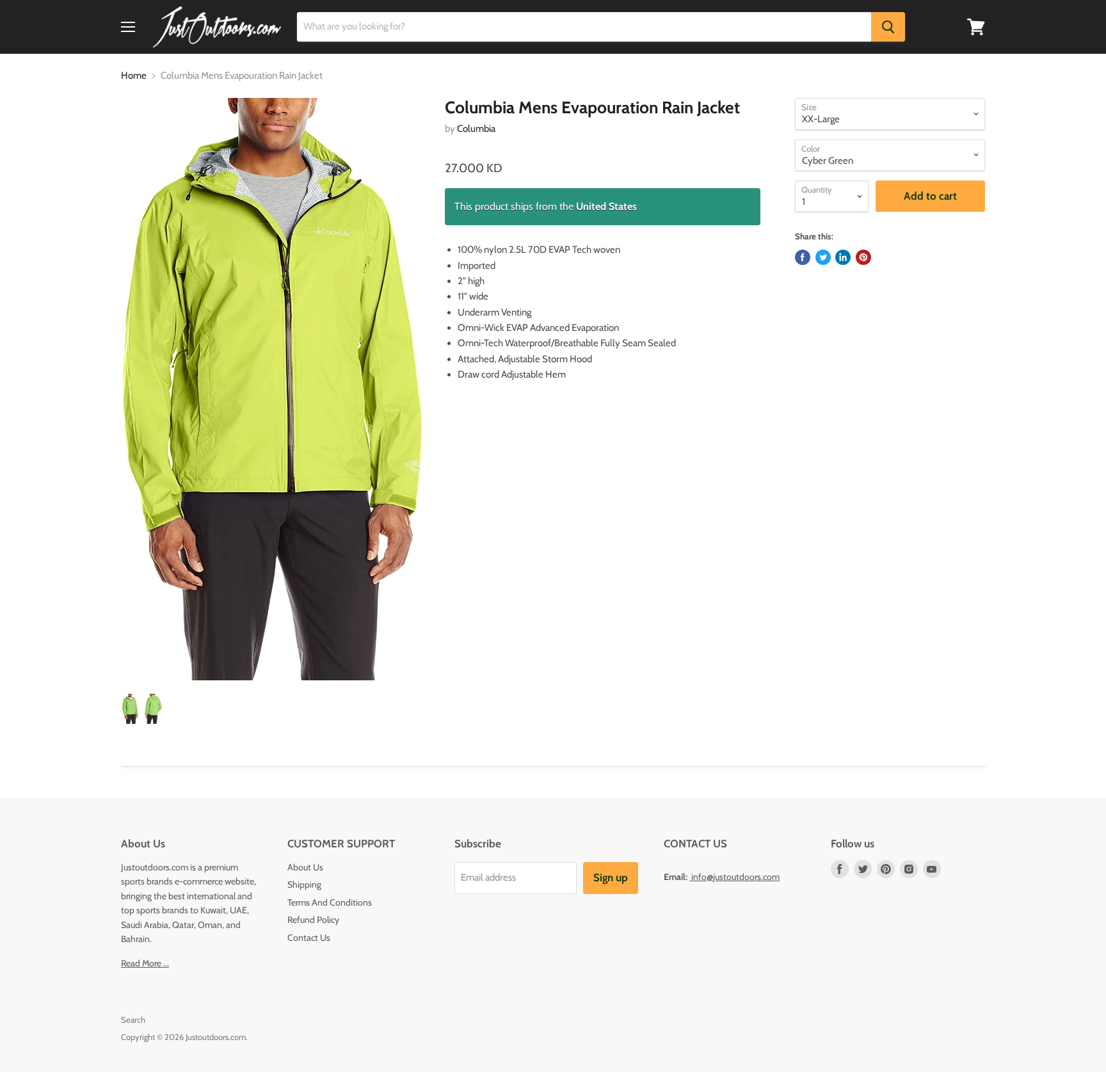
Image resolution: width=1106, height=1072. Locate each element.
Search (133, 1019)
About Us (305, 867)
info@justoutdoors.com (735, 877)
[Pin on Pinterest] (863, 257)
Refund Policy (313, 919)
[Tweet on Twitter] (823, 257)
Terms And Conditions (329, 902)
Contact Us (308, 937)
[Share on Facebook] (802, 257)
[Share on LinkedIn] (843, 257)
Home (134, 75)
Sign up (610, 877)
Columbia (476, 128)
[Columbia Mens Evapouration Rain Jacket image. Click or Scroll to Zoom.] (272, 389)
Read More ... (145, 963)
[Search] (888, 27)
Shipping (304, 884)
